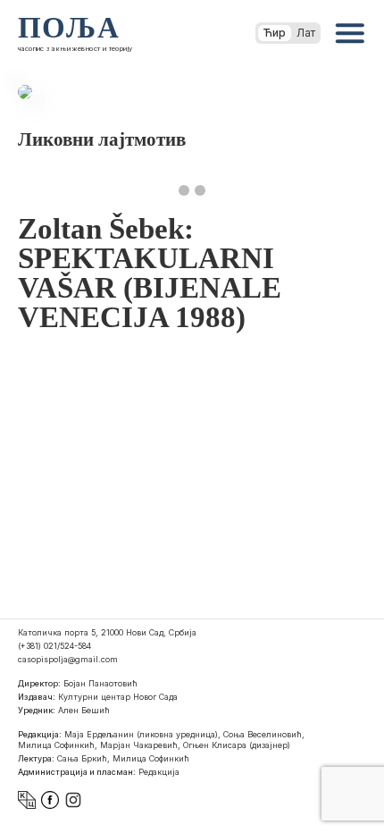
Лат (305, 32)
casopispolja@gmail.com (68, 659)
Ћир (274, 32)
